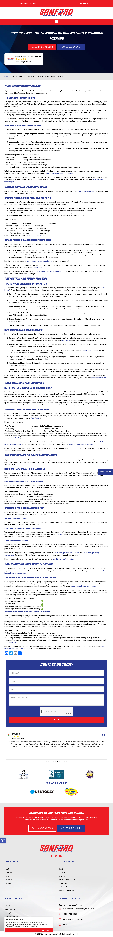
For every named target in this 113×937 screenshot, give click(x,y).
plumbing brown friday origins (80, 442)
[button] (3, 840)
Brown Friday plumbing (87, 191)
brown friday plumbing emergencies (49, 271)
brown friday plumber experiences (39, 261)
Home (6, 76)
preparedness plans (98, 378)
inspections (65, 340)
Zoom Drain (37, 267)
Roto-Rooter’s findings (35, 235)
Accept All (45, 930)
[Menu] (56, 21)
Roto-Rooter (41, 394)
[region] (28, 925)
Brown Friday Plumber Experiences (60, 173)
